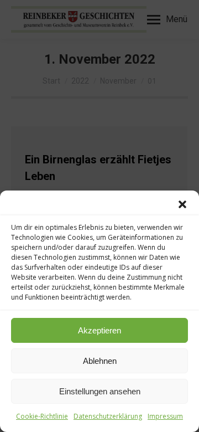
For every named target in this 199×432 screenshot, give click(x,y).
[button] (182, 204)
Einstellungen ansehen (99, 391)
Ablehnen (100, 361)
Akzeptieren (99, 330)
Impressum (165, 416)
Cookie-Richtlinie (42, 416)
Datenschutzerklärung (108, 416)
